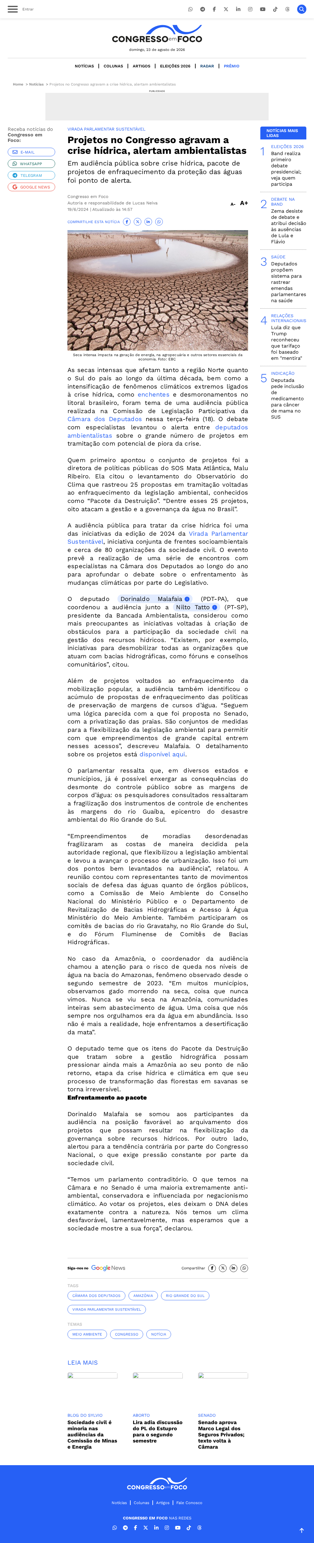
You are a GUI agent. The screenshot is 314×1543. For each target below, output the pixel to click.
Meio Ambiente (87, 1334)
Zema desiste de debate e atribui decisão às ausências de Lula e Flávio (288, 226)
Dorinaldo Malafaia (151, 598)
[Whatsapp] (190, 9)
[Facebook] (214, 9)
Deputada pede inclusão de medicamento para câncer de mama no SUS (287, 398)
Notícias (84, 66)
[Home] (157, 34)
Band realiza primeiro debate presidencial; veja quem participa (286, 168)
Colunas (113, 66)
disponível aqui (161, 754)
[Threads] (287, 9)
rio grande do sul (185, 1296)
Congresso (126, 1334)
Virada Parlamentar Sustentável (106, 1309)
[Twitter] (226, 9)
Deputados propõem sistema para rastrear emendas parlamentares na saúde (288, 282)
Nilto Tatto (192, 607)
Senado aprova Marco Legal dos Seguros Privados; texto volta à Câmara (221, 1434)
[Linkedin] (238, 9)
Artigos (141, 66)
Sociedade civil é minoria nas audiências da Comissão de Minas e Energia (92, 1434)
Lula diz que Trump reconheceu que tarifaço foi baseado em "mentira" (286, 343)
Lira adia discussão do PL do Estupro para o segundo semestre (157, 1431)
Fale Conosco (189, 1502)
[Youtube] (263, 9)
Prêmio (231, 66)
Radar (207, 66)
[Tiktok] (275, 9)
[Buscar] (301, 9)
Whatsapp (31, 164)
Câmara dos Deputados (104, 419)
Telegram (31, 175)
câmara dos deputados (96, 1296)
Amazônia (143, 1296)
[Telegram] (202, 9)
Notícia (158, 1334)
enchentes (154, 394)
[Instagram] (250, 9)
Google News (35, 187)
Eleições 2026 (175, 66)
